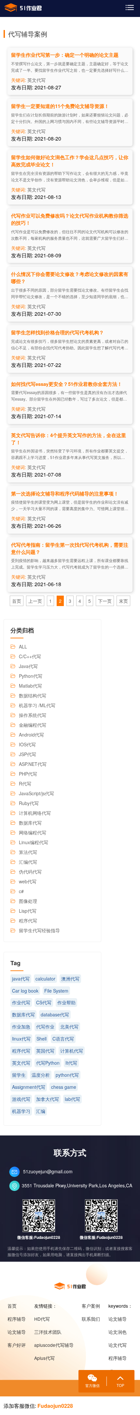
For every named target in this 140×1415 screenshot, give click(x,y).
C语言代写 (63, 1038)
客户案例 (91, 1305)
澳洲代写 (70, 978)
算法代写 (28, 852)
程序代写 (28, 920)
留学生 (19, 1075)
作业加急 (21, 1026)
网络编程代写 (32, 832)
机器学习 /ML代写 (37, 705)
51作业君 (23, 7)
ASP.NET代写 (33, 764)
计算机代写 (71, 1050)
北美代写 (69, 1026)
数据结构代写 (32, 695)
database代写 (55, 1014)
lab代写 (72, 1099)
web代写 (27, 881)
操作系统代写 (32, 715)
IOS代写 (27, 744)
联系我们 (91, 1319)
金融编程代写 (32, 725)
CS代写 (43, 1002)
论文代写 (117, 1345)
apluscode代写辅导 (54, 1345)
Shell (41, 1038)
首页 (16, 601)
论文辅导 (16, 1332)
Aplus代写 (44, 1358)
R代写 (25, 783)
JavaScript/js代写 (36, 793)
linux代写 (21, 1038)
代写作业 (45, 1026)
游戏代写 (21, 1099)
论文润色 (117, 1332)
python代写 (67, 1075)
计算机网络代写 (35, 813)
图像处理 (28, 901)
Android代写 (31, 734)
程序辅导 (16, 1319)
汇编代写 (28, 862)
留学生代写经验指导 (39, 930)
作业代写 (21, 1002)
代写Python (48, 1062)
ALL (23, 646)
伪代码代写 (30, 871)
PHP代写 (28, 773)
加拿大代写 (47, 1099)
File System (56, 990)
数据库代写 (30, 822)
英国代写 (45, 1050)
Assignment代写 (28, 1087)
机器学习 (21, 1111)
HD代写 (42, 1319)
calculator (45, 978)
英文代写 (36, 80)
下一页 (105, 601)
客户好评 (16, 1345)
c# (21, 891)
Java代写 (28, 666)
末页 (123, 601)
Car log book (25, 990)
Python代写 (30, 676)
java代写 (21, 978)
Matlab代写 (30, 685)
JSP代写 (27, 754)
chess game (63, 1087)
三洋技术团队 (48, 1332)
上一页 (35, 601)
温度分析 (41, 1075)
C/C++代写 (30, 656)
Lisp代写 (27, 910)
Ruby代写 (29, 803)
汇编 (40, 1111)
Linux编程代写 (33, 842)
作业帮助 (66, 1002)
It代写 (71, 1062)
